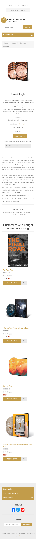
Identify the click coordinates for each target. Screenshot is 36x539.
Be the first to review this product (18, 120)
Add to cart (20, 136)
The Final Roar (8, 270)
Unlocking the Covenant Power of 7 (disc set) (17, 445)
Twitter (18, 510)
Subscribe (26, 524)
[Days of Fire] (18, 367)
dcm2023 (20, 215)
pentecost (6, 212)
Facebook (13, 510)
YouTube (22, 510)
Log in (17, 5)
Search (27, 27)
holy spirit (16, 212)
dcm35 (12, 215)
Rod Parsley (22, 124)
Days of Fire (7, 386)
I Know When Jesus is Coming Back (16, 328)
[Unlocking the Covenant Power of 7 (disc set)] (18, 425)
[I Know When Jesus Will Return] (18, 308)
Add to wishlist (13, 146)
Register (11, 5)
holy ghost (26, 212)
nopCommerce (21, 536)
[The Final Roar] (18, 250)
